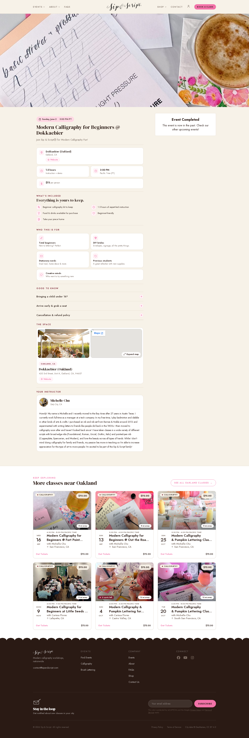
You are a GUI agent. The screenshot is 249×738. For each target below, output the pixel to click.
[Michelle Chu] (43, 402)
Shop (160, 6)
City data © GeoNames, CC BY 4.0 (200, 727)
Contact (177, 6)
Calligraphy (86, 663)
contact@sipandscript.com (45, 667)
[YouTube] (185, 658)
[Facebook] (178, 658)
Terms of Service (174, 727)
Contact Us (134, 682)
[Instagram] (192, 658)
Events (37, 6)
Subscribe (205, 703)
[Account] (188, 6)
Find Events (86, 657)
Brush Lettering (88, 669)
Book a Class (205, 6)
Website (54, 159)
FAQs (67, 6)
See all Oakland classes (193, 482)
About (53, 6)
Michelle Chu (60, 400)
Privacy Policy (195, 710)
